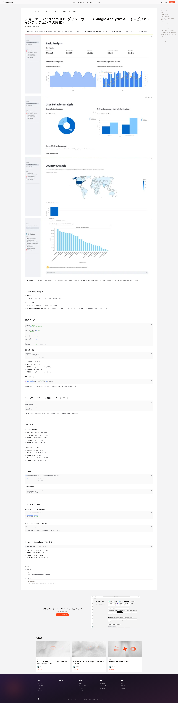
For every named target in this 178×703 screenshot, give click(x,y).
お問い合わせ (124, 685)
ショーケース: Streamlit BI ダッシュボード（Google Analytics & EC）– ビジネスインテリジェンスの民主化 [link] (59, 11)
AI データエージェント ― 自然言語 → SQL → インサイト (168, 19)
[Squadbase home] (8, 2)
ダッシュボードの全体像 (165, 10)
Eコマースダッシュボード (167, 25)
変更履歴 (123, 688)
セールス (81, 688)
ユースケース (81, 2)
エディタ (40, 683)
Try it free (172, 2)
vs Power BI (103, 685)
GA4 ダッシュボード (166, 23)
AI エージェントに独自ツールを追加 (169, 32)
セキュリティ (41, 685)
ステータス (102, 699)
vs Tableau (102, 688)
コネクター (40, 690)
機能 (74, 2)
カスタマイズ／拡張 (165, 28)
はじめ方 (163, 27)
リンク (163, 36)
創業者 (80, 683)
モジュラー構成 (165, 14)
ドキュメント (61, 683)
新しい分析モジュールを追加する (168, 30)
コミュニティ (61, 690)
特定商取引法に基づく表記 (93, 699)
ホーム (26, 11)
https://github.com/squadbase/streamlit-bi (170, 38)
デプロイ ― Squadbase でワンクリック (168, 34)
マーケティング (82, 685)
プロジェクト (41, 688)
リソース (89, 2)
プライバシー (80, 699)
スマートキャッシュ (166, 16)
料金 (99, 2)
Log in (166, 2)
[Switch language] (161, 2)
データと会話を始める (62, 614)
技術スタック (163, 12)
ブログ (95, 2)
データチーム (82, 690)
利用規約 (85, 699)
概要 (122, 683)
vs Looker (102, 683)
